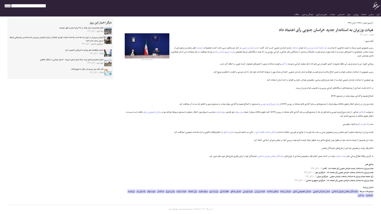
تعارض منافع (229, 132)
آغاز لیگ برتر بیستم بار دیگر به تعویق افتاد (87, 69)
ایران (378, 14)
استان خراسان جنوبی (250, 48)
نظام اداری (259, 132)
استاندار (294, 48)
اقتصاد (363, 14)
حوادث (332, 14)
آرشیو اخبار (367, 23)
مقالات (296, 14)
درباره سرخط (189, 209)
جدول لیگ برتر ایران (173, 209)
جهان (349, 14)
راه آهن (284, 64)
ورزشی (355, 14)
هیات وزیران (313, 48)
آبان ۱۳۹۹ (351, 23)
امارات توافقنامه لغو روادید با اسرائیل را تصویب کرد (84, 50)
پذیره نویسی (265, 104)
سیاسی (371, 14)
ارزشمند (199, 48)
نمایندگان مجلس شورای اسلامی (271, 156)
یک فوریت (364, 124)
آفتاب (324, 168)
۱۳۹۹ (359, 23)
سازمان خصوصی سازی (152, 112)
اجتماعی (341, 14)
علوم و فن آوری (321, 14)
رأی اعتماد (322, 48)
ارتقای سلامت (270, 132)
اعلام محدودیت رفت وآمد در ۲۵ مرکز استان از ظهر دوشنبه (81, 28)
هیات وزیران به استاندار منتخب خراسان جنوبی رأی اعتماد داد (350, 172)
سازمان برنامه (219, 52)
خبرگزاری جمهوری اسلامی (315, 180)
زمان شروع (275, 104)
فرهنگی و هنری (307, 14)
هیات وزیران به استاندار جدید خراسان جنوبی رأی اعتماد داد (350, 168)
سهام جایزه (221, 112)
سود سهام (239, 112)
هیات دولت (341, 156)
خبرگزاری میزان (322, 176)
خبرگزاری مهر (320, 172)
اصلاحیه (362, 112)
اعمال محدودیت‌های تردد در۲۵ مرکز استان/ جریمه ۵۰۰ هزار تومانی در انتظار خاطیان (71, 59)
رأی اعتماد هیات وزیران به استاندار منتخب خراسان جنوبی (351, 176)
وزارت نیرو (231, 52)
